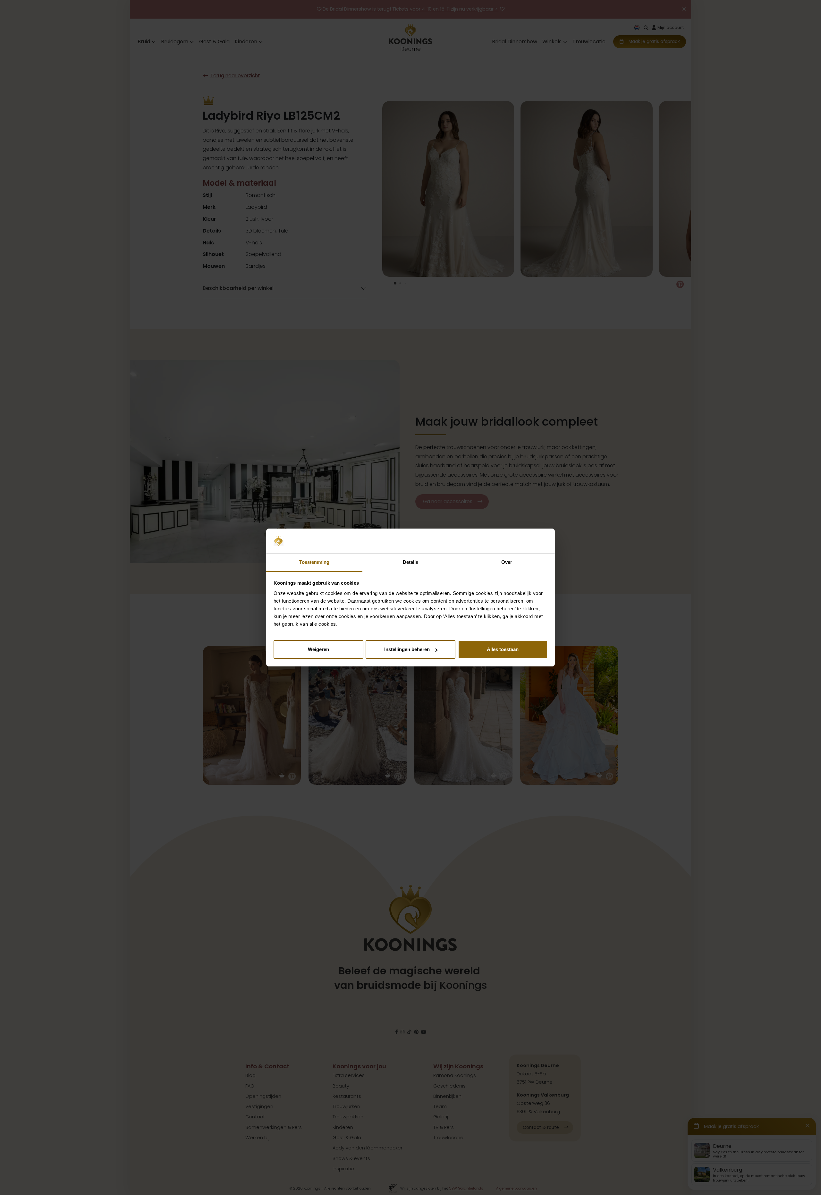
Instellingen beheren (407, 649)
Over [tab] (506, 562)
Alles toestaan (503, 649)
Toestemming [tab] (314, 562)
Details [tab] (411, 562)
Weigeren (318, 649)
